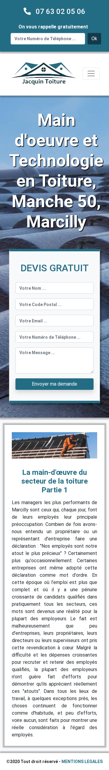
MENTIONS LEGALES (82, 761)
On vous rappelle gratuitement (53, 27)
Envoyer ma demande (54, 384)
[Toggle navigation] (91, 73)
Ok (94, 38)
